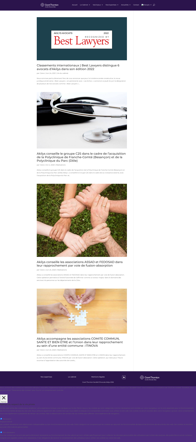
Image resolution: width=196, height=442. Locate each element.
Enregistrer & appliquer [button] (9, 440)
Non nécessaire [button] (6, 430)
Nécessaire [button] (4, 416)
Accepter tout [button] (24, 393)
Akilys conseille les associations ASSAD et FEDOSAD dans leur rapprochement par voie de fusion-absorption (80, 263)
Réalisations (61, 165)
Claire (42, 73)
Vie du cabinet (62, 73)
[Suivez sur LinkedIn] (124, 377)
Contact (136, 5)
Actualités (125, 5)
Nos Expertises (111, 5)
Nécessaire (7, 419)
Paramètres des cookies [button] (9, 393)
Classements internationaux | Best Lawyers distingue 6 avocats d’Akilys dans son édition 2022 (78, 67)
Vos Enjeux (97, 5)
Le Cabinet (84, 5)
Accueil (74, 5)
